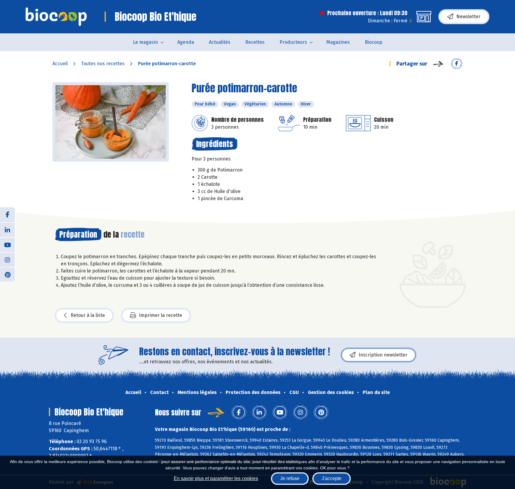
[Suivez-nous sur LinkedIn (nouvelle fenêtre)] (7, 229)
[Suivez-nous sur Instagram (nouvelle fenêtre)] (7, 259)
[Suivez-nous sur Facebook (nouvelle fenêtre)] (7, 214)
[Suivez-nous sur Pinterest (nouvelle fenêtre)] (7, 274)
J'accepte (332, 478)
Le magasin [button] (145, 42)
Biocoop (373, 42)
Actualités (219, 42)
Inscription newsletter (383, 355)
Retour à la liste (88, 315)
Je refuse (290, 478)
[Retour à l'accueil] (56, 16)
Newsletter (468, 16)
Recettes (255, 42)
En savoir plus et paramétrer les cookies (216, 478)
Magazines (338, 42)
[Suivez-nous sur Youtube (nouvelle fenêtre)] (7, 244)
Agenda (185, 42)
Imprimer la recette (160, 315)
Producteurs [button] (293, 42)
